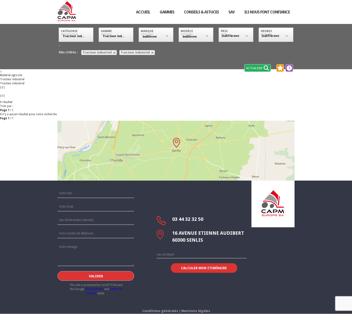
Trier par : (6, 106)
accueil (143, 12)
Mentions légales (195, 311)
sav (231, 12)
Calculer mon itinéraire (204, 268)
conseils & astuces (201, 12)
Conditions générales (160, 311)
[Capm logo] (273, 203)
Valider (96, 276)
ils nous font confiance (267, 12)
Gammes (167, 12)
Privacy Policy (94, 289)
